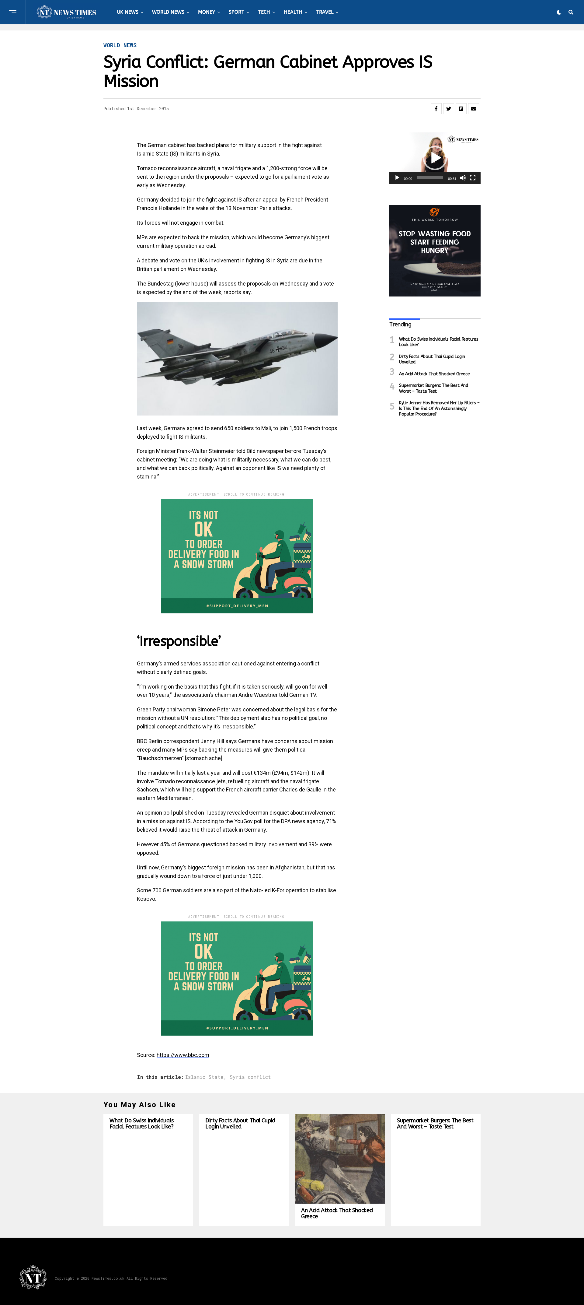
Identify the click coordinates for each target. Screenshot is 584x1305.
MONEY (206, 12)
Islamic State (204, 1077)
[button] (435, 158)
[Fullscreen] (473, 178)
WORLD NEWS (168, 12)
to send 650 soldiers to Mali (238, 428)
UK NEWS (127, 12)
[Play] (397, 178)
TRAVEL (324, 12)
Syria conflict (250, 1077)
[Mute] (463, 178)
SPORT (236, 12)
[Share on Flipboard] (461, 108)
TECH (264, 12)
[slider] (430, 177)
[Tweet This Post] (448, 108)
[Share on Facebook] (436, 108)
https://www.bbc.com (183, 1055)
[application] (435, 158)
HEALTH (293, 12)
